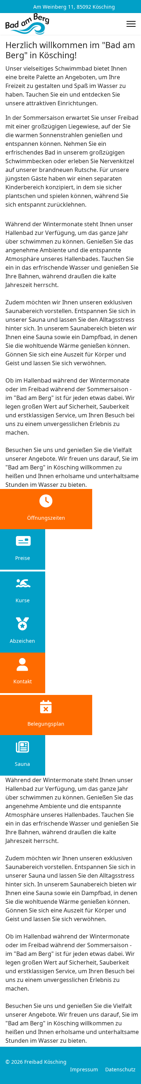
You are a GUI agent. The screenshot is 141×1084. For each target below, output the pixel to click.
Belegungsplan (45, 723)
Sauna (22, 763)
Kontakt (22, 681)
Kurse (23, 600)
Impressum (84, 1069)
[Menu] (131, 24)
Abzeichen (22, 640)
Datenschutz (120, 1069)
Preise (22, 557)
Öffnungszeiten (46, 517)
